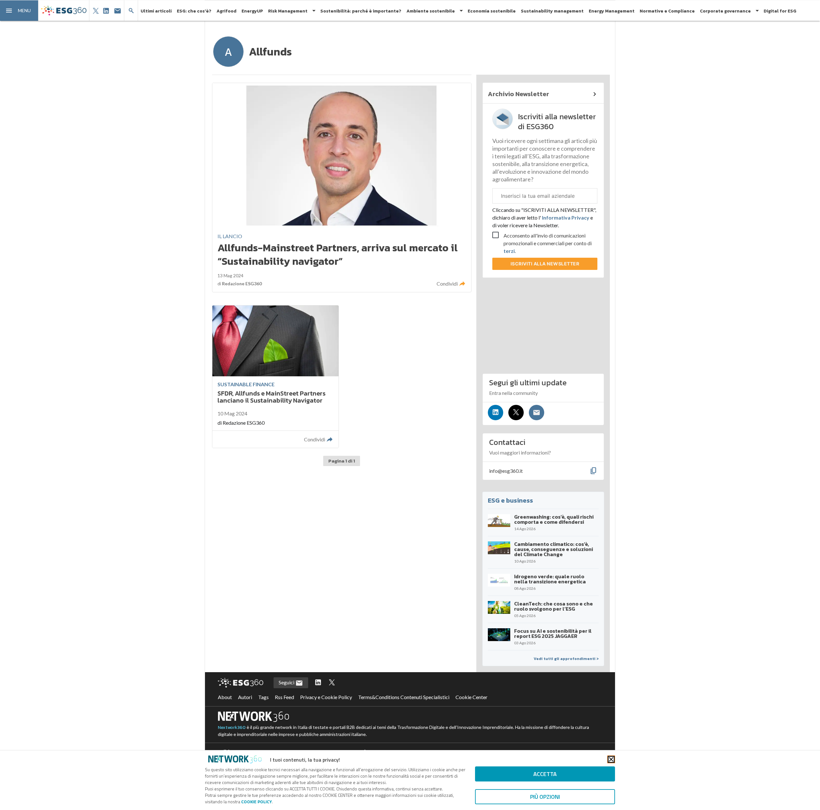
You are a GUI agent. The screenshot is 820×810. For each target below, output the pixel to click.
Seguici (287, 682)
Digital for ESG (780, 11)
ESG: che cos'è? (194, 11)
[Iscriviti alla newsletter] (536, 412)
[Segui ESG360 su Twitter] (332, 683)
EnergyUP (252, 11)
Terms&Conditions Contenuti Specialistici (403, 697)
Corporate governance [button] (725, 11)
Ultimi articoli (156, 11)
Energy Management (612, 11)
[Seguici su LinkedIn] (495, 412)
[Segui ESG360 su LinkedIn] (318, 683)
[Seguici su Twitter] (516, 412)
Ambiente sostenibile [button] (430, 11)
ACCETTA (545, 774)
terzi (509, 251)
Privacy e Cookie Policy (326, 697)
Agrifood (226, 11)
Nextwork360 (232, 727)
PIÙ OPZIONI (545, 796)
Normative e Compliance (667, 11)
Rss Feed (284, 697)
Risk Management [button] (288, 11)
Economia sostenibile (492, 11)
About (225, 697)
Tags (263, 697)
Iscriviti (545, 263)
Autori (245, 697)
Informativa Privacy (565, 217)
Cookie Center (471, 697)
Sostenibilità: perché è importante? (360, 11)
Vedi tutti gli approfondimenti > (566, 659)
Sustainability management (552, 11)
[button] (19, 10)
